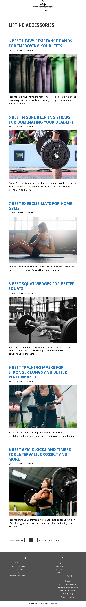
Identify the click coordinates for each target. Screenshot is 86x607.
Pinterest (59, 566)
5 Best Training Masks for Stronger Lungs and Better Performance (38, 372)
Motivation (18, 569)
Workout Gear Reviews (18, 576)
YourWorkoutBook (43, 4)
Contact (68, 581)
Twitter (60, 573)
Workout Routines (18, 566)
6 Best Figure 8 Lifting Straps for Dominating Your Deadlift (41, 120)
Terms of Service (67, 597)
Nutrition (18, 573)
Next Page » (54, 540)
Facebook (59, 569)
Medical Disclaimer (67, 591)
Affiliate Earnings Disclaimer (68, 587)
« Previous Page (16, 540)
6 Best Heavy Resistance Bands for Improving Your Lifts (40, 43)
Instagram (60, 563)
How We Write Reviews (68, 584)
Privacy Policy (67, 594)
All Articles (18, 563)
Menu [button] (44, 10)
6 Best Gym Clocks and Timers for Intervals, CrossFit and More (40, 454)
